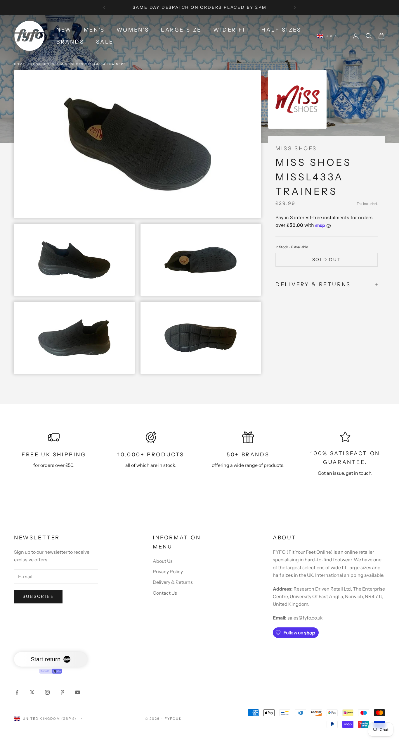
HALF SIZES (281, 30)
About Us (163, 561)
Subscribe (38, 596)
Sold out (326, 260)
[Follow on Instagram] (47, 692)
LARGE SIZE (181, 30)
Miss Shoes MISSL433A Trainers (93, 64)
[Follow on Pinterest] (62, 692)
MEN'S (94, 30)
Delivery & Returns (173, 582)
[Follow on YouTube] (78, 692)
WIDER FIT (231, 30)
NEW (64, 30)
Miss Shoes (42, 64)
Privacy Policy (168, 571)
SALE (105, 42)
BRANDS (70, 42)
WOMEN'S (133, 30)
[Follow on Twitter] (32, 692)
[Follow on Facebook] (17, 692)
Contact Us (165, 593)
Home (19, 64)
